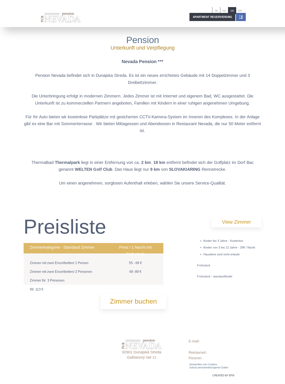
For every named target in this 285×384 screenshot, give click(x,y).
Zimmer (55, 338)
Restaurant (57, 349)
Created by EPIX (223, 375)
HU (224, 10)
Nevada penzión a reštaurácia (72, 366)
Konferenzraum (60, 355)
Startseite (56, 327)
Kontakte (55, 360)
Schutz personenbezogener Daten (208, 367)
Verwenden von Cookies (203, 364)
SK (216, 10)
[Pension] (54, 199)
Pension (142, 40)
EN (240, 10)
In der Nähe (58, 343)
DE (232, 10)
